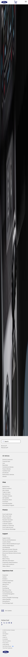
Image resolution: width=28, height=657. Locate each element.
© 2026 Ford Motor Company (9, 630)
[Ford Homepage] (6, 653)
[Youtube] (6, 622)
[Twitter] (4, 622)
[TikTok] (1, 624)
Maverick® (4, 447)
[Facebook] (1, 622)
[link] (4, 632)
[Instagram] (9, 622)
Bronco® (4, 446)
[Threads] (11, 622)
